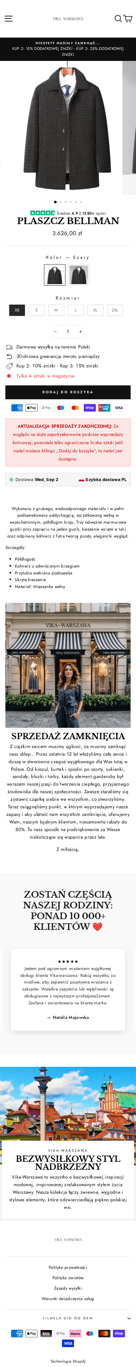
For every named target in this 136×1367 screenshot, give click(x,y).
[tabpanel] (68, 128)
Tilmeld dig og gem (68, 1318)
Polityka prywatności (68, 1267)
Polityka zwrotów (68, 1278)
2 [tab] (61, 202)
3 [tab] (66, 202)
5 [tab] (76, 202)
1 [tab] (55, 202)
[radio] (54, 275)
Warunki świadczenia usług (68, 1298)
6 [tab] (81, 202)
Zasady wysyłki (68, 1288)
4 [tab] (71, 202)
